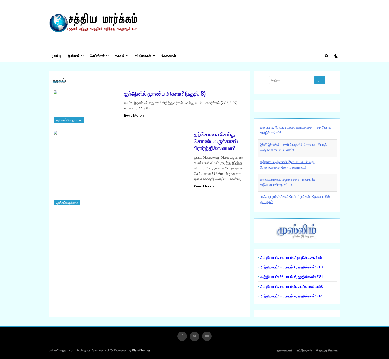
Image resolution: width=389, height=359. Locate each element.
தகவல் (119, 55)
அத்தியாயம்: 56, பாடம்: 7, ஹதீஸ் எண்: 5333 (291, 257)
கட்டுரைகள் (143, 55)
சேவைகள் (169, 55)
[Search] (319, 80)
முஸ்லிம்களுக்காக (67, 203)
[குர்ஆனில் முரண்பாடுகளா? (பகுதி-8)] (85, 107)
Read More (133, 115)
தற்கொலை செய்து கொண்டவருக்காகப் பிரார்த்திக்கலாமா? (216, 141)
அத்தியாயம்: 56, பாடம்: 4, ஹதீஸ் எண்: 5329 (291, 296)
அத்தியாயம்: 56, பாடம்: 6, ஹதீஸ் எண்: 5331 (291, 276)
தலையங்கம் (284, 350)
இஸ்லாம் (74, 55)
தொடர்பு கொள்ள (327, 350)
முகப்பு (56, 55)
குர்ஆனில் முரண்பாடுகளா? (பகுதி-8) (165, 93)
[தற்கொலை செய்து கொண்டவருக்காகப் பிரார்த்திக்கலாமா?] (120, 168)
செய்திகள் (97, 55)
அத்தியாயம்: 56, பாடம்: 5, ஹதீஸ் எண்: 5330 (291, 286)
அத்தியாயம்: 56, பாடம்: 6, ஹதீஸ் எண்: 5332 (291, 267)
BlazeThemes (141, 350)
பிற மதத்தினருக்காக (68, 120)
